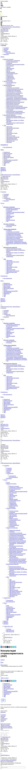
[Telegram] (15, 647)
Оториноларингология (12, 73)
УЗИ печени (9, 126)
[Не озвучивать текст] (1, 24)
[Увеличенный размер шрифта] (2, 5)
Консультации (6, 154)
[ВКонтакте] (1, 647)
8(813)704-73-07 (6, 28)
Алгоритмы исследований (12, 87)
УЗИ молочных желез (11, 138)
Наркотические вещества (12, 104)
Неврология (9, 69)
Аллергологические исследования (14, 89)
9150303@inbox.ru (5, 33)
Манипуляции (6, 156)
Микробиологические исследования (15, 102)
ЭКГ (4, 165)
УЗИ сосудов (9, 129)
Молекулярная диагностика (13, 103)
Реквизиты (6, 54)
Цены (2, 149)
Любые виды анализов (9, 85)
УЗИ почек (9, 134)
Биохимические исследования (13, 91)
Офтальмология (10, 68)
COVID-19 (9, 86)
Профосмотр (6, 162)
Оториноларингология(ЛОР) (10, 160)
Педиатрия (9, 84)
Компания (3, 712)
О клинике (3, 45)
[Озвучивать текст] (1, 22)
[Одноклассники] (3, 647)
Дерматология (9, 76)
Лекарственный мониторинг (13, 100)
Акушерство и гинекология (13, 60)
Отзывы (5, 50)
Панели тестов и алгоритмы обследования (16, 107)
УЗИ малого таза (10, 141)
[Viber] (9, 647)
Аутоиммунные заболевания (13, 90)
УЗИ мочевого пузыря (11, 133)
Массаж (8, 71)
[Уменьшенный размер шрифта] (1, 2)
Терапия (8, 67)
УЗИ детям (9, 131)
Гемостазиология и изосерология (14, 93)
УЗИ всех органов (10, 135)
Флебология (9, 80)
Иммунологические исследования (14, 95)
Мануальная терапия (8, 157)
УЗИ (4, 125)
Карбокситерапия (10, 78)
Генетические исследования (13, 94)
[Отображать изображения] (1, 17)
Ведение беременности (12, 61)
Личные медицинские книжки (13, 116)
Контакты (3, 170)
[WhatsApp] (11, 647)
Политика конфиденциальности (8, 760)
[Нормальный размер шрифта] (2, 4)
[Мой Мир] (5, 647)
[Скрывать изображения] (1, 19)
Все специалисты (10, 53)
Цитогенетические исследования (14, 111)
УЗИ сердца (9, 130)
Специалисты (6, 51)
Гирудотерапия (10, 65)
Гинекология (6, 152)
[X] (7, 647)
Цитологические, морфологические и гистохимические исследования (15, 113)
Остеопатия (9, 63)
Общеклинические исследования (14, 106)
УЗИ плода (9, 142)
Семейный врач (10, 77)
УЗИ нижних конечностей (12, 137)
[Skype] (13, 647)
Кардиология (9, 74)
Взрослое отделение (8, 59)
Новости (3, 167)
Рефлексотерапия (10, 72)
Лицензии (5, 49)
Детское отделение (8, 81)
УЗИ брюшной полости (12, 139)
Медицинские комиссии (9, 115)
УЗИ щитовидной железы (12, 128)
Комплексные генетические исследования (16, 99)
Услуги (2, 56)
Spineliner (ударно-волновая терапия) (15, 64)
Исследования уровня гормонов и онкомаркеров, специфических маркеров (16, 97)
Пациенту (3, 169)
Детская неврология (11, 82)
